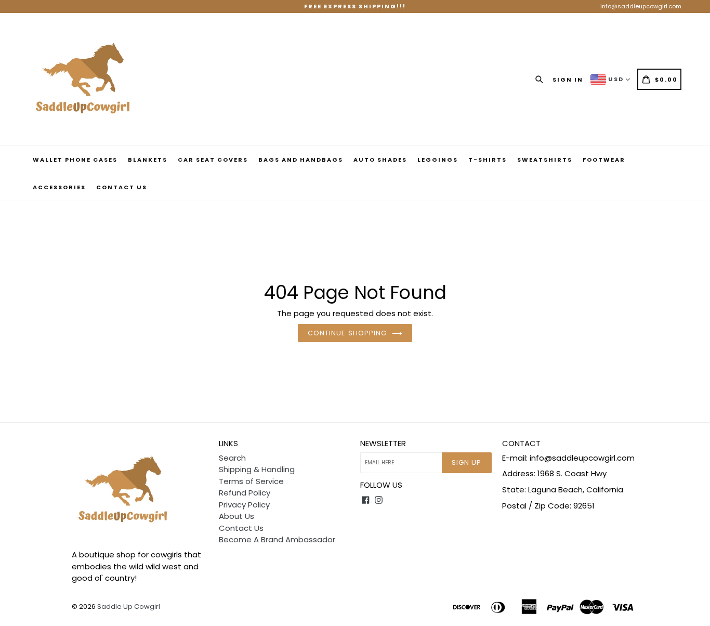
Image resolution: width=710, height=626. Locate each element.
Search (232, 457)
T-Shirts (487, 159)
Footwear (604, 159)
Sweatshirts (544, 159)
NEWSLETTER (383, 443)
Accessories (59, 187)
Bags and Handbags (300, 159)
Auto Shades (380, 159)
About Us (236, 516)
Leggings (437, 159)
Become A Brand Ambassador (277, 539)
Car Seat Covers (213, 159)
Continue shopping (347, 333)
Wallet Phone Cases (75, 159)
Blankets (147, 159)
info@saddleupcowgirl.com (640, 6)
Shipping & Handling (257, 469)
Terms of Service (251, 481)
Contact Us (121, 187)
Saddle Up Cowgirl (128, 606)
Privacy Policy (244, 504)
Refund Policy (244, 492)
